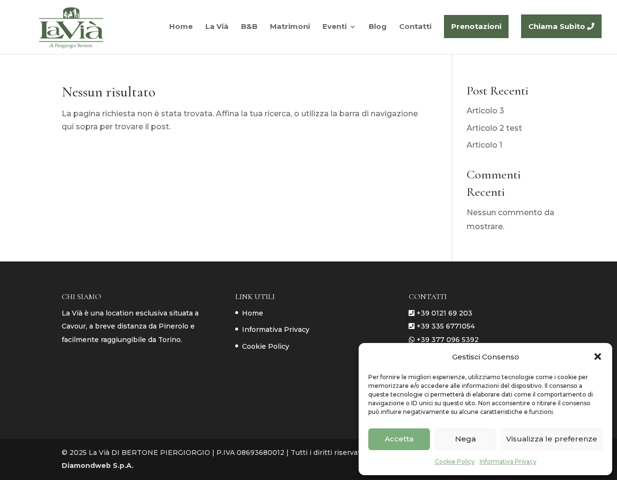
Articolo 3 (485, 110)
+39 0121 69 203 (444, 313)
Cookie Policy (455, 461)
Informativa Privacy (508, 461)
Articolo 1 (484, 145)
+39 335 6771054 (445, 326)
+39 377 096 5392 (447, 339)
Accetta (399, 438)
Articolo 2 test (494, 128)
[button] (598, 356)
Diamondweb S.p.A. (98, 465)
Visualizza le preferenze (551, 438)
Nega (465, 438)
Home (252, 313)
